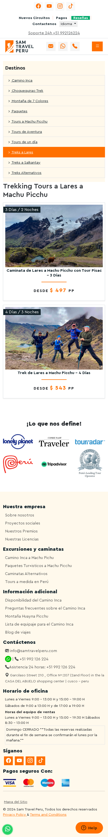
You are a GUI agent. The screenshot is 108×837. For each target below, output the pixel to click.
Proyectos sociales (22, 523)
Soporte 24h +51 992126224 (54, 33)
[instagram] (60, 6)
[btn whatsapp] (63, 46)
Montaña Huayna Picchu (26, 616)
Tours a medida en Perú (26, 582)
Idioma (67, 24)
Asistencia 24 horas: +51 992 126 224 (42, 667)
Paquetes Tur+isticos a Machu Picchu (38, 566)
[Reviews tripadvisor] (54, 464)
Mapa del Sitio (15, 802)
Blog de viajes (18, 632)
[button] (97, 46)
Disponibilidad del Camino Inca (33, 600)
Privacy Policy (15, 814)
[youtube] (49, 6)
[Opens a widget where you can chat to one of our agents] (89, 828)
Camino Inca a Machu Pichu (29, 558)
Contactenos (44, 24)
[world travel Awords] (89, 464)
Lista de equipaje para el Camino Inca (39, 624)
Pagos (61, 18)
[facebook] (38, 6)
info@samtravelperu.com (33, 651)
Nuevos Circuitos (34, 18)
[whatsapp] (8, 829)
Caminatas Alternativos (26, 574)
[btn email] (51, 46)
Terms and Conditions (48, 814)
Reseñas (80, 18)
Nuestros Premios (21, 531)
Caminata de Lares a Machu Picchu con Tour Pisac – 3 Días (54, 272)
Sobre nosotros (19, 515)
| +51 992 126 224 (29, 659)
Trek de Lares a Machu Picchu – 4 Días (54, 373)
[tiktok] (70, 6)
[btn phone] (75, 46)
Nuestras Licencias (22, 539)
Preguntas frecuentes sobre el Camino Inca (45, 608)
